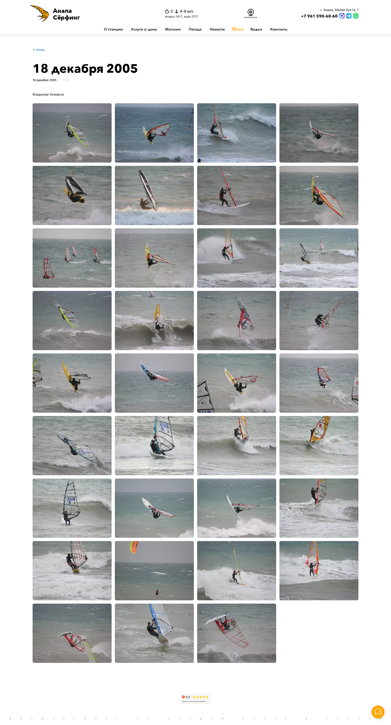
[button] (85, 13)
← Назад (39, 49)
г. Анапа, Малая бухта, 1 (339, 10)
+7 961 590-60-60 (319, 16)
